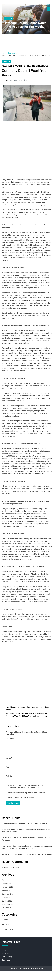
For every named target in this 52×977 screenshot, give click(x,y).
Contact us (6, 960)
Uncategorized (7, 929)
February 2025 (7, 887)
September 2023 (8, 904)
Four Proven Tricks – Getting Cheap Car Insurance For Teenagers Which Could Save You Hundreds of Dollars (27, 847)
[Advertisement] (26, 150)
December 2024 (8, 894)
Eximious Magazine (36, 968)
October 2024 (7, 897)
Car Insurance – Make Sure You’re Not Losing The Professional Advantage (26, 839)
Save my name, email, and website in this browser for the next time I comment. (25, 786)
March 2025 (6, 884)
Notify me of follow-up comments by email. (26, 793)
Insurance (8, 18)
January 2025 (7, 890)
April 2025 (5, 880)
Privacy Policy (7, 957)
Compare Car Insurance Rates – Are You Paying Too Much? (25, 25)
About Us (5, 953)
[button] (48, 9)
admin (6, 80)
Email (9, 767)
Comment (10, 738)
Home (4, 950)
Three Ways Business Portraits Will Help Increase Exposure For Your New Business (26, 831)
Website (9, 776)
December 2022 (8, 908)
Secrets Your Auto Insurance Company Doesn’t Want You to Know (27, 854)
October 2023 (7, 901)
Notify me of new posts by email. (22, 797)
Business (5, 920)
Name (9, 758)
